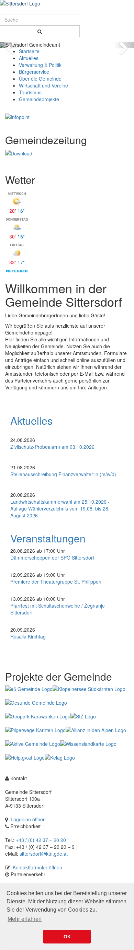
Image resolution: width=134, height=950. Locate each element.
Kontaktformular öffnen (37, 867)
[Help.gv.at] (25, 757)
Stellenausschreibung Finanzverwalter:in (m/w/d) (63, 474)
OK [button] (67, 936)
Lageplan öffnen (28, 819)
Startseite (29, 51)
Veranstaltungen (48, 538)
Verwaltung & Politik (40, 64)
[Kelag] (60, 757)
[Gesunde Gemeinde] (36, 702)
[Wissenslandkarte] (88, 743)
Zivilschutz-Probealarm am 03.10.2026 (52, 446)
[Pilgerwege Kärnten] (35, 730)
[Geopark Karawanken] (37, 716)
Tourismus (30, 92)
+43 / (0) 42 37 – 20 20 (41, 839)
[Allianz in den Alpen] (96, 730)
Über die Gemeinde (40, 78)
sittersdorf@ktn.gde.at (44, 853)
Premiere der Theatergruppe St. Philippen (55, 581)
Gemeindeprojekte (39, 99)
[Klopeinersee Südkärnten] (89, 688)
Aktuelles (28, 58)
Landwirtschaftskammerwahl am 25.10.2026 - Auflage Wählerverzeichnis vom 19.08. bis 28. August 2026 (60, 508)
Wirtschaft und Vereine (43, 85)
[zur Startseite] (67, 3)
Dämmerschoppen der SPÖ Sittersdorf (52, 557)
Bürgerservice (34, 71)
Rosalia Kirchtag (28, 636)
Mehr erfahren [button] (25, 919)
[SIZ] (83, 716)
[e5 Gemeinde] (29, 688)
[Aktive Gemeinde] (32, 743)
